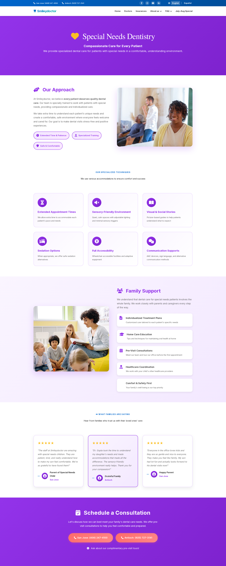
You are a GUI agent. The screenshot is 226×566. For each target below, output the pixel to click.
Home (118, 11)
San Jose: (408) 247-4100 (47, 3)
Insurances (141, 11)
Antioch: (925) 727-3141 (74, 3)
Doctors (128, 11)
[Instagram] (147, 3)
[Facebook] (141, 3)
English (175, 3)
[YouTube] (153, 3)
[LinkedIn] (159, 3)
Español (187, 3)
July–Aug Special (184, 11)
